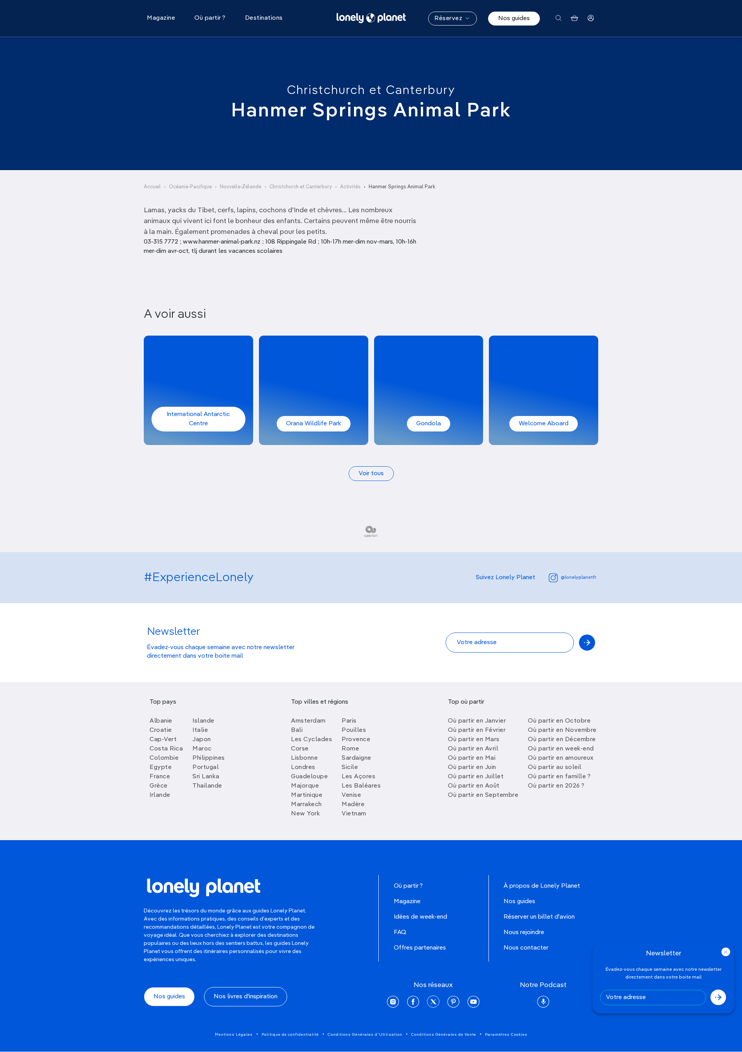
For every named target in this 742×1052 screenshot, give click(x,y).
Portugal (205, 767)
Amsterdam (308, 721)
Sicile (350, 767)
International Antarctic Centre (198, 419)
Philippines (208, 758)
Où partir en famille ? (559, 777)
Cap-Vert (163, 740)
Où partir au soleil (555, 767)
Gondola (428, 424)
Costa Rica (166, 749)
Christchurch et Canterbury (371, 90)
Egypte (161, 767)
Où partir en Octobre (559, 721)
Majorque (305, 786)
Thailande (207, 786)
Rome (350, 749)
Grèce (159, 786)
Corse (300, 749)
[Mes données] (591, 18)
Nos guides (514, 18)
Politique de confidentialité (290, 1035)
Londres (303, 767)
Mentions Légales (234, 1035)
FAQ (400, 932)
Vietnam (354, 814)
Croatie (161, 730)
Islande (203, 721)
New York (305, 814)
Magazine (407, 902)
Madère (353, 804)
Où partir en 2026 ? (556, 786)
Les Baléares (361, 786)
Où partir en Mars (474, 740)
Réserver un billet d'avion (539, 917)
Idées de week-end (420, 917)
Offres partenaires (420, 948)
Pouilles (354, 730)
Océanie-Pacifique (190, 186)
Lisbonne (304, 758)
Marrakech (306, 804)
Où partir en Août (474, 786)
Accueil (152, 186)
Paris (349, 721)
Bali (297, 730)
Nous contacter (526, 948)
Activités (350, 186)
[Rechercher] (558, 18)
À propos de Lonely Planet (542, 886)
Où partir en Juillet (476, 777)
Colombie (164, 758)
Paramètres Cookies (506, 1035)
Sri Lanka (206, 777)
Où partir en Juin (472, 767)
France (160, 777)
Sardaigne (356, 758)
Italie (200, 730)
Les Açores (358, 777)
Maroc (202, 749)
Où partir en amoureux (561, 758)
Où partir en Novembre (562, 730)
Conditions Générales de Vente (443, 1035)
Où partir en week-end (561, 749)
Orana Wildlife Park (313, 424)
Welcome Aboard (543, 424)
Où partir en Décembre (562, 740)
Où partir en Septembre (483, 795)
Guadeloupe (309, 777)
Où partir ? (408, 886)
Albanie (161, 721)
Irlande (160, 795)
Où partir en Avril (473, 749)
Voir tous (371, 474)
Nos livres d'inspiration (245, 997)
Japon (201, 740)
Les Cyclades (311, 740)
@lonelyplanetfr (578, 577)
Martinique (306, 795)
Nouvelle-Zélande (240, 186)
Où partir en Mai (471, 758)
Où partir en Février (476, 730)
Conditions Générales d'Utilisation (365, 1035)
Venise (351, 795)
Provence (356, 740)
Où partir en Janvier (477, 721)
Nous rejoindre (524, 932)
